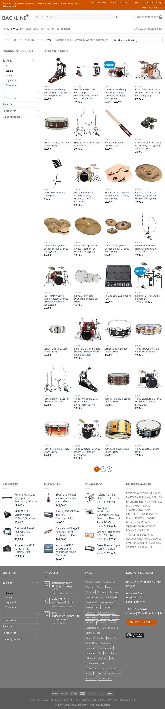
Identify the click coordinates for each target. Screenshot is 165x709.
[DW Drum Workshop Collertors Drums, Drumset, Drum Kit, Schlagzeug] (118, 70)
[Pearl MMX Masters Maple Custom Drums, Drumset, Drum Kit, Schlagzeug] (57, 276)
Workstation (105, 678)
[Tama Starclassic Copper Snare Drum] (118, 379)
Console (106, 607)
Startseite (10, 40)
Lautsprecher (106, 647)
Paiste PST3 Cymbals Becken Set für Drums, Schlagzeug (117, 248)
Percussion (11, 84)
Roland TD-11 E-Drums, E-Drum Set (147, 297)
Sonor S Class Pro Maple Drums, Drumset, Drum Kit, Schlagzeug (87, 351)
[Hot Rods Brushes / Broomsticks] (118, 123)
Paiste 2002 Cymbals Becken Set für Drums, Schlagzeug (56, 248)
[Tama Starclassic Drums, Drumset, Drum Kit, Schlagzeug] (149, 379)
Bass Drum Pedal (109, 597)
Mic (99, 653)
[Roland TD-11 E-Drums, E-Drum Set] (149, 276)
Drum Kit (105, 617)
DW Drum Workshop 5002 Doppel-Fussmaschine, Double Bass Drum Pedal (86, 94)
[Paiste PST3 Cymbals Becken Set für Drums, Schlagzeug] (118, 226)
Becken (89, 607)
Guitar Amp (112, 637)
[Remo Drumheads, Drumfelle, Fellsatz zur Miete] (88, 276)
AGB (136, 2)
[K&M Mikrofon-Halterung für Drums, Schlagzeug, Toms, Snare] (149, 123)
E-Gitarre (101, 622)
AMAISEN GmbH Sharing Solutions (62, 601)
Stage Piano (100, 673)
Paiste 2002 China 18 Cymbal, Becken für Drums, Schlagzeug (146, 195)
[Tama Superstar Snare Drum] (149, 429)
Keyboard (10, 80)
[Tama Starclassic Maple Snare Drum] (57, 429)
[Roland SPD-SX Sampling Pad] (118, 276)
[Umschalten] (37, 61)
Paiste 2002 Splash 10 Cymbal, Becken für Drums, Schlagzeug (85, 248)
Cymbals (90, 612)
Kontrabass (91, 647)
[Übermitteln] (116, 17)
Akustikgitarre (109, 581)
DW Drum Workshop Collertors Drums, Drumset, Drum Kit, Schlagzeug (116, 94)
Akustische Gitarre (94, 587)
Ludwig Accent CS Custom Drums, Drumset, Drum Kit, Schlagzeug (84, 197)
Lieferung (90, 653)
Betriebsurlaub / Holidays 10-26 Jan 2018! (63, 586)
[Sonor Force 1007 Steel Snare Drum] (57, 329)
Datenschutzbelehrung (152, 7)
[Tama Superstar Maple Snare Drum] (118, 429)
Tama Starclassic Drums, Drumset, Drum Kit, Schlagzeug (148, 401)
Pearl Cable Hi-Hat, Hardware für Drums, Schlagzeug (146, 248)
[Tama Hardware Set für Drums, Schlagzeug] (57, 379)
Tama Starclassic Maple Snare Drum (56, 450)
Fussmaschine (92, 627)
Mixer (113, 658)
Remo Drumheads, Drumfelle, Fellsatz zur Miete (86, 298)
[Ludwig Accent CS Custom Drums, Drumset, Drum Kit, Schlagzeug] (88, 173)
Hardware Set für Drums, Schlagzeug (87, 144)
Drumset (90, 622)
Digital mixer (92, 617)
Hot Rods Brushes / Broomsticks (115, 144)
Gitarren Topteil (93, 632)
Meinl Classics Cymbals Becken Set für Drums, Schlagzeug (117, 195)
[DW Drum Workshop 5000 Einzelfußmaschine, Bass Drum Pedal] (57, 70)
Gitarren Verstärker (95, 637)
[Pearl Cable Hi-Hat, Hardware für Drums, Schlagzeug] (149, 226)
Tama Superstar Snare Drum (147, 450)
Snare (88, 673)
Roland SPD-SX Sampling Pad (118, 297)
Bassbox (114, 592)
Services (65, 28)
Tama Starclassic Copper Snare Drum (118, 400)
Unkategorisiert (11, 117)
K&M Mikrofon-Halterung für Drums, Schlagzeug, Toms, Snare (148, 145)
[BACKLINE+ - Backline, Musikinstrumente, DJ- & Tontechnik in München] (15, 17)
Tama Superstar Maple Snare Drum (117, 450)
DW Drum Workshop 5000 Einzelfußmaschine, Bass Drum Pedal (57, 92)
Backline (16, 28)
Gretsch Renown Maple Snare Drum (56, 144)
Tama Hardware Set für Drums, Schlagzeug (56, 400)
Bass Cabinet (92, 597)
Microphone (110, 653)
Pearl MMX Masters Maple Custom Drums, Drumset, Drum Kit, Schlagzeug (56, 300)
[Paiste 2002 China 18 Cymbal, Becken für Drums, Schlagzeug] (149, 173)
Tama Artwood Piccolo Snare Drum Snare (147, 350)
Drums (9, 70)
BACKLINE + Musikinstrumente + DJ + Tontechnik (66, 616)
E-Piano (112, 622)
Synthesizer (114, 673)
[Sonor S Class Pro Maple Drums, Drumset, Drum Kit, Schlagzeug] (88, 329)
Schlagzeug (112, 668)
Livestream (32, 28)
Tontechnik (47, 28)
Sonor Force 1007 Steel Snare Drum (56, 350)
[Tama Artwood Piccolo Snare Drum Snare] (149, 329)
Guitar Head (91, 642)
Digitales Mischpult (106, 612)
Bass (7, 66)
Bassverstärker (107, 602)
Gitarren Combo (110, 627)
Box (98, 607)
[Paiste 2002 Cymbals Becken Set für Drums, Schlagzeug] (57, 226)
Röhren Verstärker (94, 668)
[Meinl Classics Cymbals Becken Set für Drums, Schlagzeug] (118, 173)
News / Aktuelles (98, 2)
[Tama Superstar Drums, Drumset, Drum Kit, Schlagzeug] (88, 429)
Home (5, 28)
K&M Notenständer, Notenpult (54, 194)
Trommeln (91, 678)
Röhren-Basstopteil (95, 663)
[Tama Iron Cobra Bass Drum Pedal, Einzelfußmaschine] (88, 379)
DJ (58, 28)
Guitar (8, 75)
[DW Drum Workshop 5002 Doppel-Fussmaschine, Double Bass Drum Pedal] (88, 70)
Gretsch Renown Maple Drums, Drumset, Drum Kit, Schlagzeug (147, 92)
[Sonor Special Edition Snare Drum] (118, 329)
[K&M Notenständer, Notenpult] (57, 173)
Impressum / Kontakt (120, 2)
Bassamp (90, 592)
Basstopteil (91, 602)
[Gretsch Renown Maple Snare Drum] (57, 123)
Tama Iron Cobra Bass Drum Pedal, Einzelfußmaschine (86, 401)
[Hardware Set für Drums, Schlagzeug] (88, 123)
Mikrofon (90, 658)
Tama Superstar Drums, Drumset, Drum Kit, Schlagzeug (87, 451)
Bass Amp (102, 592)
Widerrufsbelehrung (151, 2)
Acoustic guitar (93, 581)
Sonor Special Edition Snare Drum (116, 350)
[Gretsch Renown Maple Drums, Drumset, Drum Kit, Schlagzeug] (149, 70)
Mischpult (102, 658)
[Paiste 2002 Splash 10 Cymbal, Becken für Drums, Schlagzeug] (88, 226)
